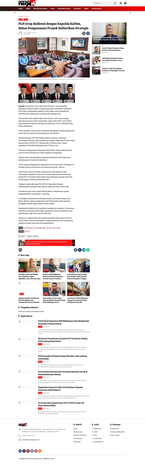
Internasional (78, 438)
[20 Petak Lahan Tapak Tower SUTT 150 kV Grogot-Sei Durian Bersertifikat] (27, 407)
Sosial (25, 19)
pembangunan (98, 442)
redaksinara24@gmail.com (31, 440)
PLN (51, 228)
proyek (58, 228)
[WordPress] (32, 451)
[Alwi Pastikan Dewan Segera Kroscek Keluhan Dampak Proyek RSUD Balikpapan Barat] (54, 289)
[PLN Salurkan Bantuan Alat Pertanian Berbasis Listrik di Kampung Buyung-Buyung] (27, 376)
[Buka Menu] (125, 3)
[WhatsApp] (88, 250)
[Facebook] (75, 250)
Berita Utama (78, 432)
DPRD (96, 432)
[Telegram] (84, 250)
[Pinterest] (28, 451)
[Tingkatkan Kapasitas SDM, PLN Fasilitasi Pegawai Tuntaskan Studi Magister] (27, 392)
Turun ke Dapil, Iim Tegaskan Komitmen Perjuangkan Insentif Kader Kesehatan (113, 70)
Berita (20, 19)
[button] (115, 3)
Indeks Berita (114, 428)
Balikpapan (97, 428)
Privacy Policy (114, 435)
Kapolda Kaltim (41, 228)
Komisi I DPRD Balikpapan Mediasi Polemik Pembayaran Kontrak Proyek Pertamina (53, 276)
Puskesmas (97, 438)
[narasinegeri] (26, 3)
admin (25, 32)
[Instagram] (36, 451)
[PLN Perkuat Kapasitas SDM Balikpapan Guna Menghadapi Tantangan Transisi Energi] (27, 326)
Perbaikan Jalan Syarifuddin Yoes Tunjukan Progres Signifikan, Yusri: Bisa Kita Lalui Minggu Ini (29, 276)
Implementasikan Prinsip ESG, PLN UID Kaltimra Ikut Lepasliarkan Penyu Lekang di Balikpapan (28, 300)
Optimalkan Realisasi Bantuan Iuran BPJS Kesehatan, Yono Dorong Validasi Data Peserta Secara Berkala (112, 59)
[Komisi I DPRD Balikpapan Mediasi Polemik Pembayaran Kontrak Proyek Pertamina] (54, 265)
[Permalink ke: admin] (20, 33)
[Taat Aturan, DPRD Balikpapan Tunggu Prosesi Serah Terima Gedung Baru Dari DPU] (78, 289)
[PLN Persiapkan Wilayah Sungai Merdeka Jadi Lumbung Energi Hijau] (27, 361)
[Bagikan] (88, 33)
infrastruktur (29, 228)
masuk (28, 311)
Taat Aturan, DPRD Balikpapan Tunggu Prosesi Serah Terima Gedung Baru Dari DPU (77, 300)
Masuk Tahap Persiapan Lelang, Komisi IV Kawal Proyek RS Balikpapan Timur (113, 49)
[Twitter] (80, 250)
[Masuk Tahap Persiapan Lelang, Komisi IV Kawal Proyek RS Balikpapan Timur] (96, 50)
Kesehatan (77, 442)
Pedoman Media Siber (117, 432)
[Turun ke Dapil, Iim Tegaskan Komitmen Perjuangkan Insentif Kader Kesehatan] (96, 70)
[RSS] (40, 451)
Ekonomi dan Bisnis (80, 435)
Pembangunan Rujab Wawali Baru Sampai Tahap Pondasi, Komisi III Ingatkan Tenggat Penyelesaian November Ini (77, 276)
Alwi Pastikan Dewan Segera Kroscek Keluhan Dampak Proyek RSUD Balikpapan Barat (54, 300)
